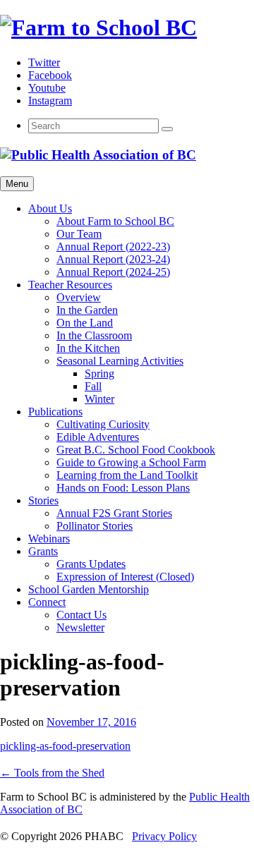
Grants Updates (91, 564)
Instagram (50, 101)
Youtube (47, 88)
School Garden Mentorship (88, 589)
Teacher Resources (70, 285)
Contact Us (81, 615)
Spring (99, 373)
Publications (55, 412)
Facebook (50, 75)
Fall (93, 386)
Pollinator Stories (94, 526)
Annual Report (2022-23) (113, 247)
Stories (43, 500)
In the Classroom (94, 335)
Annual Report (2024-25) (113, 272)
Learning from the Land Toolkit (127, 475)
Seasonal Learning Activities (119, 361)
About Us (50, 208)
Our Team (79, 234)
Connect (47, 602)
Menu (17, 183)
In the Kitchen (88, 348)
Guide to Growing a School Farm (131, 462)
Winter (99, 399)
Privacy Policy (164, 836)
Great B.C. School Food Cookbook (135, 450)
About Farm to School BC (115, 221)
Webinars (49, 539)
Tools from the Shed (52, 773)
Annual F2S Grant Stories (114, 513)
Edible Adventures (97, 437)
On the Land (84, 323)
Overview (78, 297)
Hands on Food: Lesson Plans (123, 488)
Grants (43, 551)
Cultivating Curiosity (103, 424)
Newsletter (80, 627)
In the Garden (87, 310)
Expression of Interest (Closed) (125, 577)
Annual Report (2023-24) (113, 259)
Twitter (44, 62)
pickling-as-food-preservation (65, 746)
